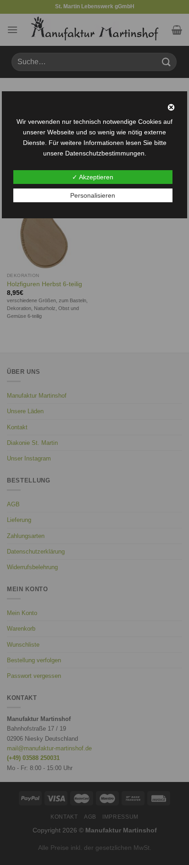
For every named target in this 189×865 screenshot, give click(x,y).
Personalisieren (92, 195)
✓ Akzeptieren (92, 177)
